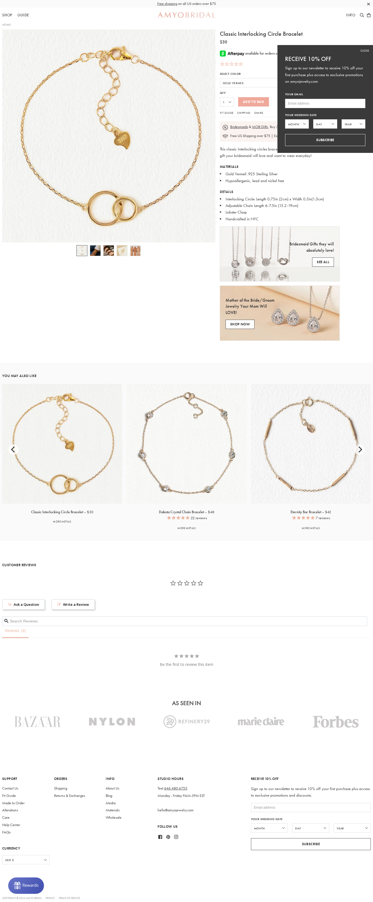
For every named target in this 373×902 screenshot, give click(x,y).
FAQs (6, 832)
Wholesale (114, 817)
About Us (112, 788)
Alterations (10, 810)
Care (6, 817)
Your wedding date (267, 819)
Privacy (50, 898)
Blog (109, 795)
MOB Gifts (260, 126)
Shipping (243, 113)
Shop (7, 15)
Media (111, 803)
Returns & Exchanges (69, 795)
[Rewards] (26, 885)
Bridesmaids (239, 126)
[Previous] (13, 449)
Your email (294, 94)
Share (258, 113)
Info (351, 15)
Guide (23, 15)
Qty (223, 92)
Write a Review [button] (76, 604)
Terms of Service (69, 898)
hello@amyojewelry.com (176, 810)
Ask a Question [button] (26, 604)
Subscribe (311, 844)
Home (6, 24)
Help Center (11, 825)
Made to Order (13, 803)
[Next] (359, 449)
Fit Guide (226, 113)
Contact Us (10, 788)
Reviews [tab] (12, 630)
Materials (113, 810)
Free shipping (167, 3)
